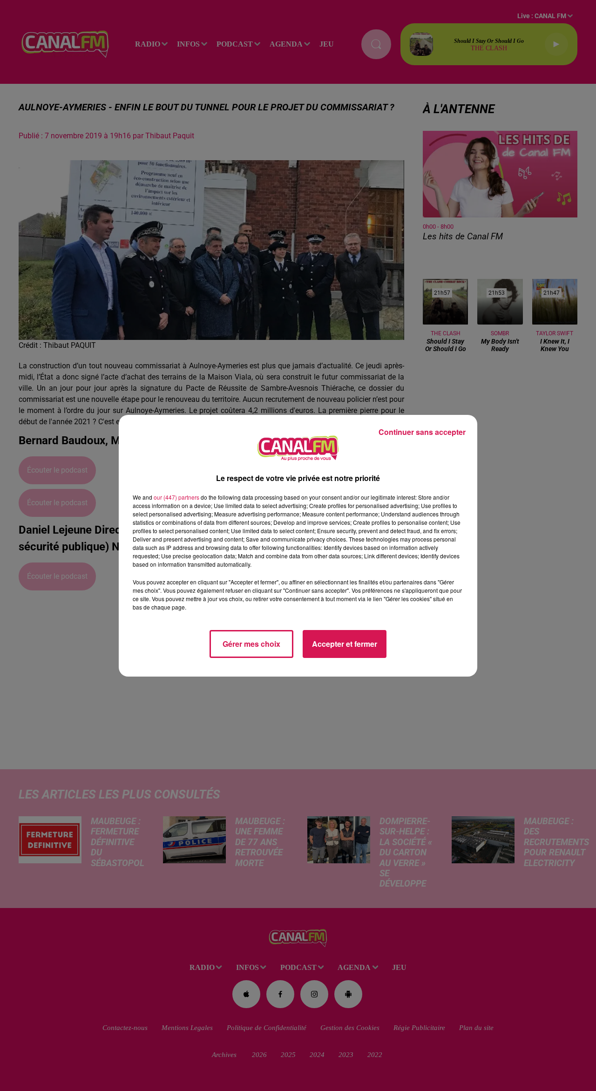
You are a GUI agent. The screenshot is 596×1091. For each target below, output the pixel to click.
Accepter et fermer (344, 643)
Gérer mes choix (251, 643)
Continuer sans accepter (422, 432)
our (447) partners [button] (176, 497)
